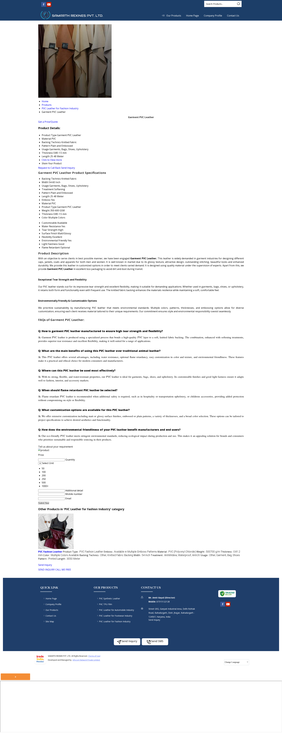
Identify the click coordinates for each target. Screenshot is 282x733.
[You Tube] (49, 6)
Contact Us (233, 15)
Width (45, 182)
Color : (61, 555)
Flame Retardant (51, 247)
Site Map (50, 621)
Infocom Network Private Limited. (86, 660)
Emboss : (130, 551)
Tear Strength (49, 229)
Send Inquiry (68, 167)
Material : (176, 551)
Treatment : (175, 555)
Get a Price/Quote (48, 121)
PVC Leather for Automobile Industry (116, 610)
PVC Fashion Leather (50, 551)
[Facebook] (43, 6)
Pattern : (47, 558)
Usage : (220, 555)
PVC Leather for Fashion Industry (114, 621)
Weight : (208, 551)
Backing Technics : (106, 555)
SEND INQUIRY (46, 569)
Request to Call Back (49, 167)
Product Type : (83, 551)
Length (46, 196)
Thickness (47, 214)
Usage (45, 185)
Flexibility (47, 237)
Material (46, 203)
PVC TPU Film (105, 604)
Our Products (173, 15)
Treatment (48, 189)
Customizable (49, 222)
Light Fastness (50, 244)
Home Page (192, 15)
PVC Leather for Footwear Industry (115, 615)
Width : (142, 555)
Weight (46, 210)
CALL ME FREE (63, 569)
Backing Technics (51, 178)
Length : (68, 558)
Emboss (46, 199)
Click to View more (52, 159)
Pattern (46, 192)
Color (45, 217)
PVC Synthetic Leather (109, 598)
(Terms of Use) (94, 656)
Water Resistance (51, 226)
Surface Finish (49, 233)
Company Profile (213, 15)
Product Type (49, 207)
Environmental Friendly (54, 240)
